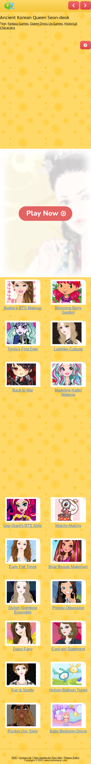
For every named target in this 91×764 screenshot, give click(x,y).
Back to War (22, 390)
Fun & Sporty (22, 690)
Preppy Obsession (68, 608)
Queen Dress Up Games (46, 24)
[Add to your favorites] (85, 45)
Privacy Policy (71, 757)
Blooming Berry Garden (68, 310)
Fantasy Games (18, 24)
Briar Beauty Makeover (68, 567)
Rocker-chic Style (23, 731)
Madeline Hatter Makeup (68, 392)
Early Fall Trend (22, 567)
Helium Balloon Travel (68, 690)
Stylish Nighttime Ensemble (22, 610)
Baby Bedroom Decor (68, 731)
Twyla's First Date (23, 349)
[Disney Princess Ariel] (73, 5)
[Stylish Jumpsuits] (85, 5)
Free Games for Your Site (47, 757)
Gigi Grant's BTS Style (22, 526)
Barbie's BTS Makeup (22, 308)
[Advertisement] (45, 99)
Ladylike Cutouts (68, 349)
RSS (14, 757)
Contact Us (25, 757)
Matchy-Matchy (68, 526)
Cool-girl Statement (68, 649)
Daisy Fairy (23, 649)
